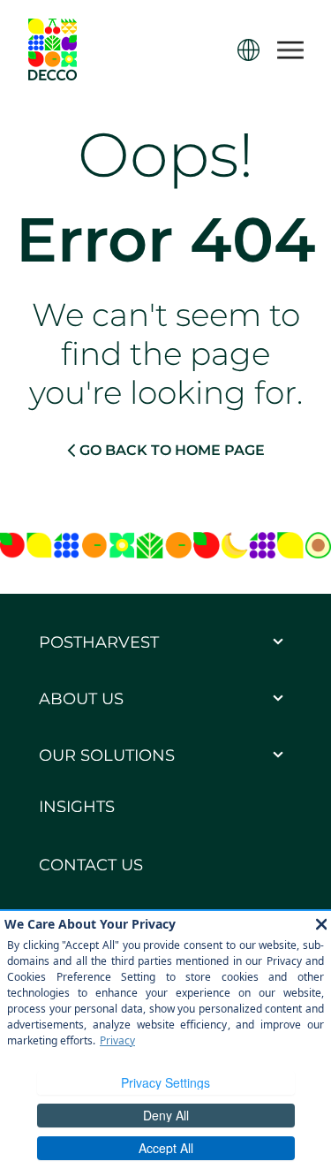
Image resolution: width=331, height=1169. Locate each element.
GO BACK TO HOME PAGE (172, 450)
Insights (77, 806)
